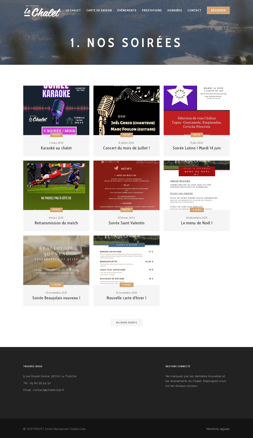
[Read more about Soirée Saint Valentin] (126, 185)
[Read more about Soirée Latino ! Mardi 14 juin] (197, 110)
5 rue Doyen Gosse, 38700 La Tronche (49, 376)
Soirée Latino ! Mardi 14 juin (197, 147)
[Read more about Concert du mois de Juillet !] (126, 110)
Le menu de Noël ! (197, 222)
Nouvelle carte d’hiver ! (126, 297)
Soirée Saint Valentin (127, 222)
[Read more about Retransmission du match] (56, 185)
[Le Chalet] (42, 10)
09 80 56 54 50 (40, 383)
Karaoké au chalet (56, 147)
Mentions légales (218, 429)
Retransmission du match (56, 222)
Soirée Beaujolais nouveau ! (56, 297)
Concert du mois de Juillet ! (126, 147)
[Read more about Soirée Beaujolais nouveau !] (56, 260)
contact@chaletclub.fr (48, 390)
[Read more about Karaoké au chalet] (56, 110)
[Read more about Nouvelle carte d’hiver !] (126, 260)
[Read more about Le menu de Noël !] (197, 185)
